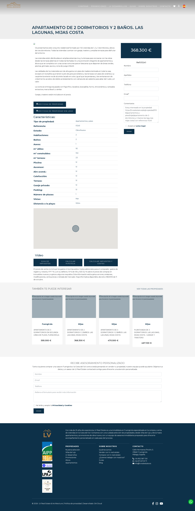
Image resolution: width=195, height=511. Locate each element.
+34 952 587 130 (141, 459)
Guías (101, 460)
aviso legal (141, 126)
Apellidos (127, 75)
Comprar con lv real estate (109, 455)
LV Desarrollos (118, 6)
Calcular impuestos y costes (100, 262)
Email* (126, 94)
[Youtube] (161, 504)
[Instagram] (157, 504)
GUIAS (133, 6)
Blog (101, 463)
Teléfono (127, 85)
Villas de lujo (71, 452)
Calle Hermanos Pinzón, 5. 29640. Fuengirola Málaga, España (143, 452)
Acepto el (137, 126)
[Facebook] (153, 504)
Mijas (80, 324)
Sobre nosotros (148, 6)
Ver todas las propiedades (150, 289)
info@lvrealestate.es (143, 463)
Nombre (127, 66)
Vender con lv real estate (109, 452)
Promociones (98, 6)
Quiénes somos (105, 450)
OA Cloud (98, 504)
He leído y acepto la (54, 405)
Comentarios (129, 104)
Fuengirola (47, 324)
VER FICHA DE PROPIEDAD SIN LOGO (55, 111)
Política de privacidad (73, 504)
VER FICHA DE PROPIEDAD (50, 104)
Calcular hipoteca (70, 262)
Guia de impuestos (45, 262)
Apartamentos (71, 463)
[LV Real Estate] (13, 5)
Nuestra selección (73, 450)
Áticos (68, 460)
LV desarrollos (71, 455)
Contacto (165, 6)
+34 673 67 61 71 (140, 461)
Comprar (83, 6)
